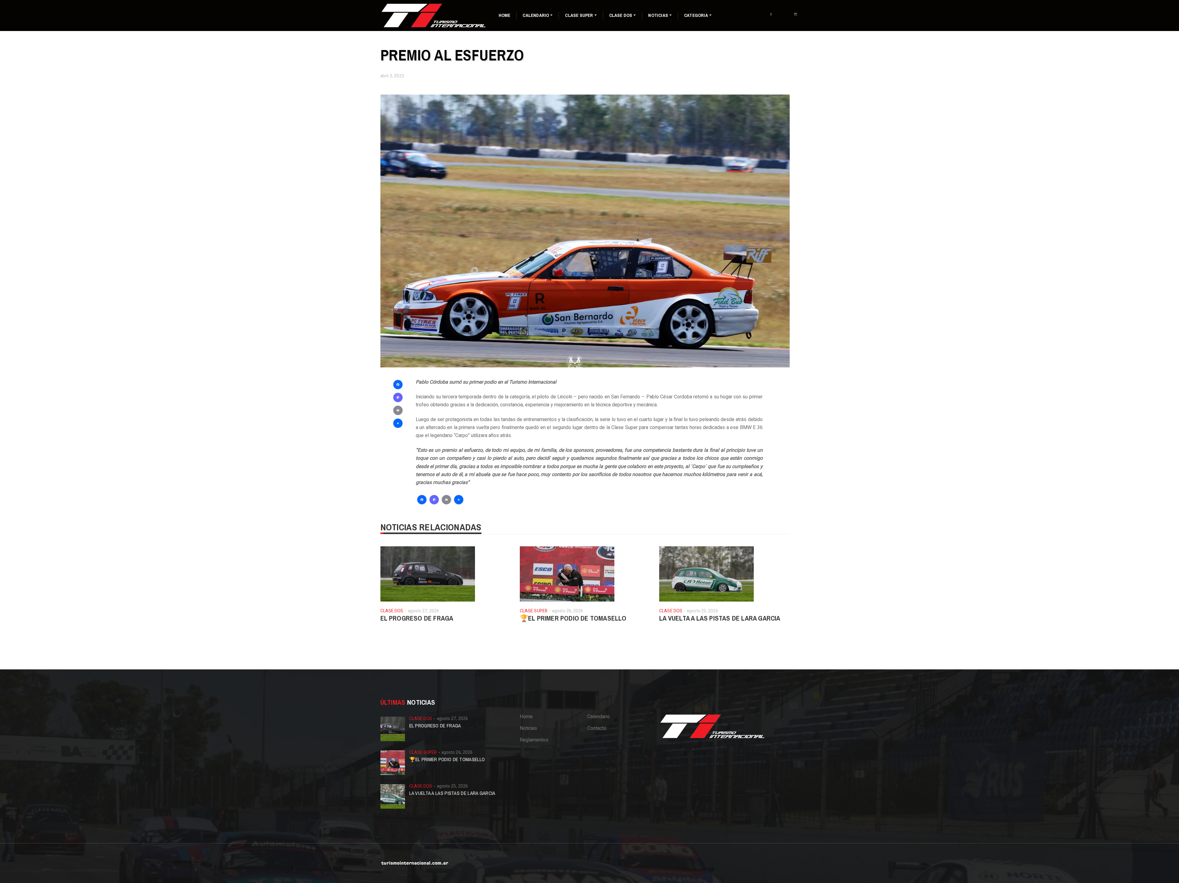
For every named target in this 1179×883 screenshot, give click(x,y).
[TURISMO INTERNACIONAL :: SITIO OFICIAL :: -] (434, 15)
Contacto (596, 728)
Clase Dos (620, 15)
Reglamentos (534, 740)
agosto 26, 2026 (567, 611)
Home (505, 15)
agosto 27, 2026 (423, 611)
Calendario (536, 15)
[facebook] (773, 17)
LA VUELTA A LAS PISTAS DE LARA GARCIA (719, 618)
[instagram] (797, 17)
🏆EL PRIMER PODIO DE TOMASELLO (573, 618)
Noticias (658, 15)
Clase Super (579, 15)
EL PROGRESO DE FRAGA (416, 618)
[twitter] (785, 17)
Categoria (696, 15)
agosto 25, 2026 (702, 611)
